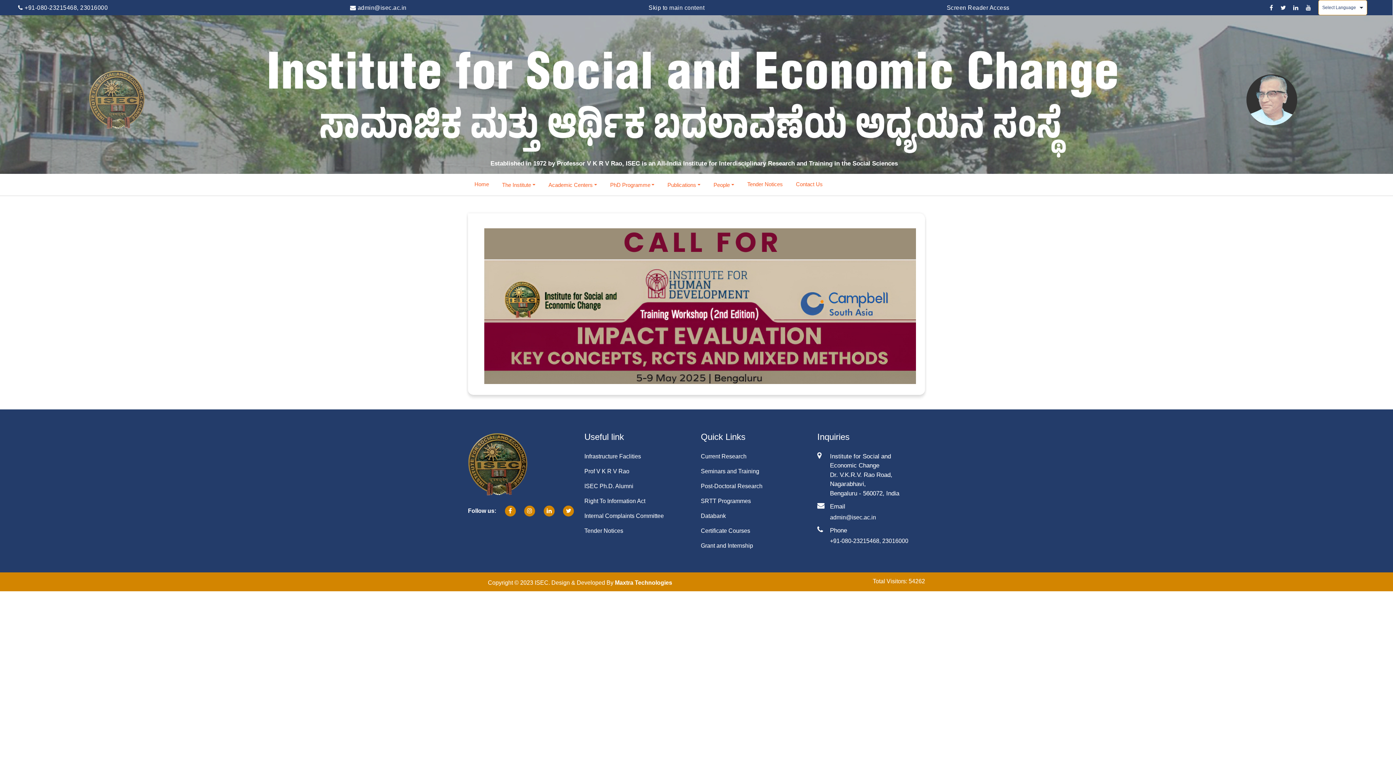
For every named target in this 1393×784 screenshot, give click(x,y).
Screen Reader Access (978, 8)
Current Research (724, 456)
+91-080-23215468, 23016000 (65, 8)
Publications (681, 185)
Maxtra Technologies (643, 583)
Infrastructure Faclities (612, 456)
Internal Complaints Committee (624, 516)
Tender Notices (765, 184)
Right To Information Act (614, 501)
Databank (713, 516)
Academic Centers (570, 185)
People (722, 185)
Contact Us (809, 184)
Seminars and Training (730, 471)
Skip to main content (676, 8)
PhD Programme (630, 185)
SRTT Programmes (726, 501)
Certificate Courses (725, 531)
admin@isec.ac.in (381, 8)
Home (481, 184)
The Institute (516, 185)
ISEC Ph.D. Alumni (608, 486)
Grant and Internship (727, 546)
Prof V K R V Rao (606, 471)
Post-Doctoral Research (732, 486)
